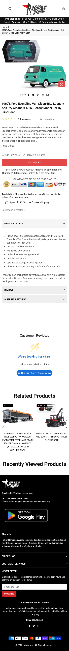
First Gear (19, 210)
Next (66, 427)
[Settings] (63, 8)
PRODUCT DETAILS (13, 223)
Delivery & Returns (35, 155)
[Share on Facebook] (28, 94)
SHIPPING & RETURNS (15, 299)
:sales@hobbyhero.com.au (19, 493)
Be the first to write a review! (34, 373)
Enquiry (36, 162)
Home (4, 27)
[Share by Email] (47, 94)
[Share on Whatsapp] (43, 94)
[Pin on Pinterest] (38, 94)
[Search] (10, 8)
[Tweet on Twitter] (33, 94)
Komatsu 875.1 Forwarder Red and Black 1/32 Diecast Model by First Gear (51, 436)
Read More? (8, 145)
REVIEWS (8, 290)
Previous (3, 427)
